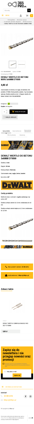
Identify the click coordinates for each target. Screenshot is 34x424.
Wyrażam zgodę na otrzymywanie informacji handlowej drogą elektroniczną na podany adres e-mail (17, 365)
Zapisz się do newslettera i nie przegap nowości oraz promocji (17, 354)
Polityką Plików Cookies (5, 418)
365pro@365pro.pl (23, 275)
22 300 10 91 (8, 396)
